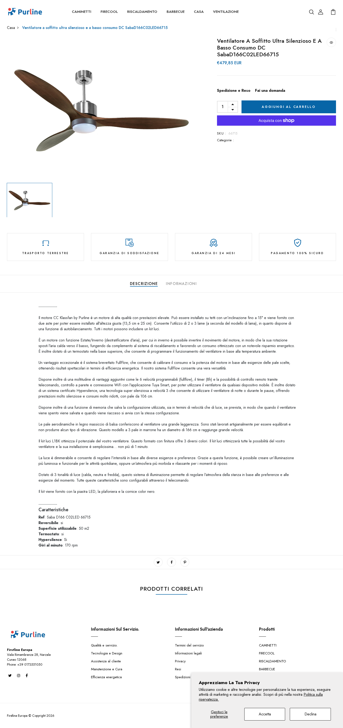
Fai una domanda (270, 90)
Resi (178, 669)
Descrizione (144, 283)
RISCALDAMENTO (142, 11)
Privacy (180, 661)
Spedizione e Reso (233, 90)
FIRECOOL (109, 11)
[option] (101, 109)
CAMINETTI (81, 11)
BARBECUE (176, 11)
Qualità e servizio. (104, 645)
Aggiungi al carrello (289, 106)
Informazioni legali (188, 653)
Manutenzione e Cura (106, 669)
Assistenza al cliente (106, 661)
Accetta (265, 714)
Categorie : (225, 140)
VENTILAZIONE (226, 11)
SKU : (221, 133)
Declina (310, 714)
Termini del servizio (189, 645)
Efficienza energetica (106, 677)
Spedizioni (182, 677)
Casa (11, 27)
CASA (199, 11)
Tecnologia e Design (106, 653)
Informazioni (181, 283)
